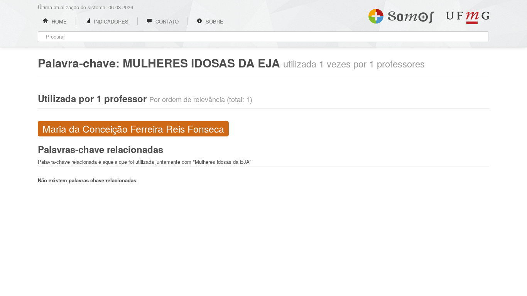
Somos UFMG (401, 14)
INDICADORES (110, 21)
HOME (58, 21)
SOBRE (213, 21)
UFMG (467, 18)
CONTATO (166, 21)
